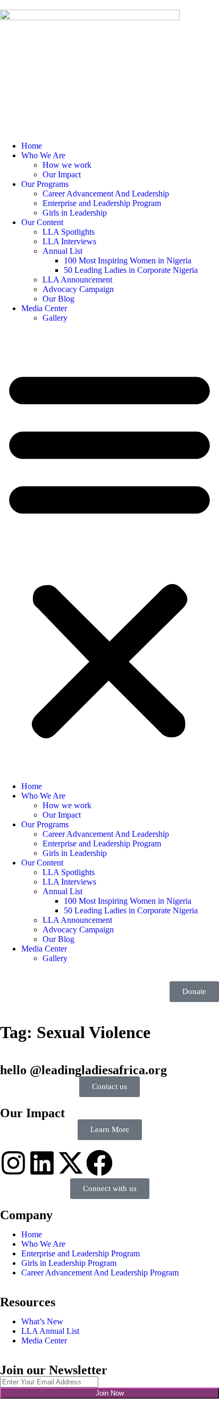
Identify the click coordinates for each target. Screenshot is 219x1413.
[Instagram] (13, 1163)
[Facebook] (99, 1163)
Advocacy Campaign (78, 289)
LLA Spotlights (69, 231)
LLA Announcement (77, 279)
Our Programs (45, 184)
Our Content (42, 222)
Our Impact (62, 174)
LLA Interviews (69, 241)
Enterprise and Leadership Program (102, 203)
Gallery (55, 317)
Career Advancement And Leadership (106, 193)
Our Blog (58, 298)
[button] (109, 552)
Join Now (110, 1393)
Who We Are (43, 155)
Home (31, 145)
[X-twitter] (70, 1163)
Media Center (44, 308)
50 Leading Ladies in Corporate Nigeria (131, 270)
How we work (67, 164)
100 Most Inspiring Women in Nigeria (127, 260)
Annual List (62, 250)
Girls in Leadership (75, 212)
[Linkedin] (42, 1163)
